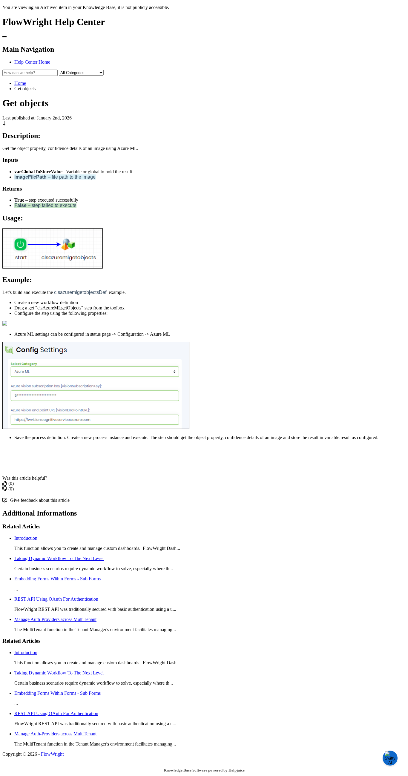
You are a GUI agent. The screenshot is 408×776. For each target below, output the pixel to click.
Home (20, 83)
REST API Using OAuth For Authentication (56, 599)
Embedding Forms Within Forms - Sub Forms (57, 578)
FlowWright (52, 754)
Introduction (25, 538)
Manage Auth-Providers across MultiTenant (55, 619)
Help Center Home (32, 62)
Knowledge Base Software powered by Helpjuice (204, 770)
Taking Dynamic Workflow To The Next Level (59, 558)
